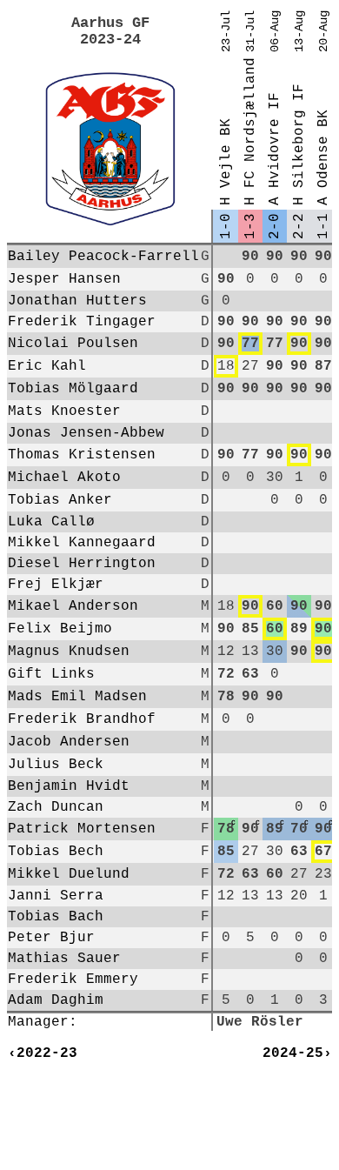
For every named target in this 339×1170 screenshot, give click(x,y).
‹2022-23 (42, 1053)
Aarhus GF (110, 23)
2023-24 (110, 39)
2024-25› (297, 1053)
